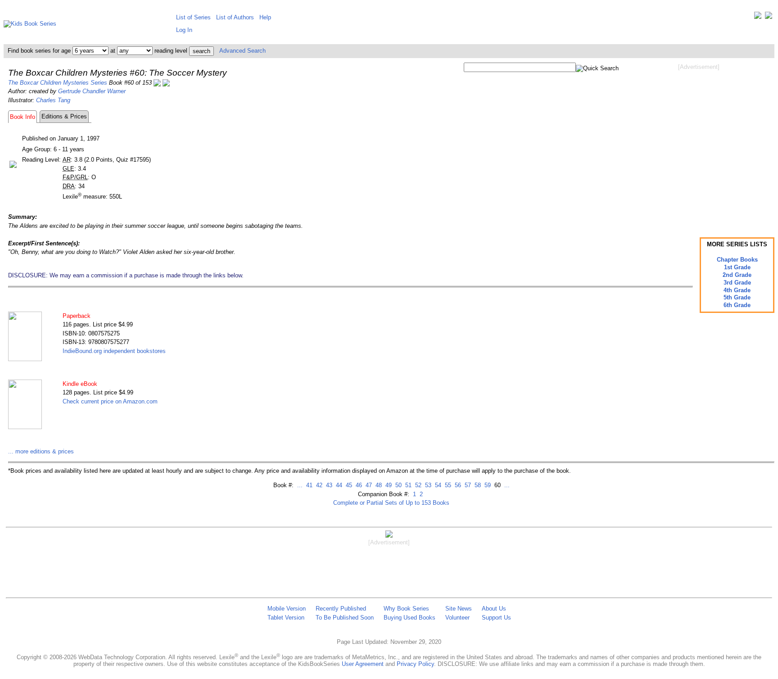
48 (378, 485)
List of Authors (235, 17)
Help (265, 17)
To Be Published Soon (345, 617)
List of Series (193, 17)
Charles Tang (53, 100)
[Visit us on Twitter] (757, 17)
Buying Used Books (409, 617)
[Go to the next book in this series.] (166, 82)
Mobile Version (286, 608)
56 (457, 485)
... (300, 485)
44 (338, 485)
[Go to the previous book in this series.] (157, 82)
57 (467, 485)
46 (358, 485)
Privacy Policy (415, 664)
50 (398, 485)
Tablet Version (285, 617)
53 (427, 485)
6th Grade (737, 305)
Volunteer (457, 617)
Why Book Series (406, 608)
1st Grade (737, 267)
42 (318, 485)
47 (368, 485)
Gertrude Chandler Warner (92, 91)
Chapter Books (737, 259)
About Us (494, 608)
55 (447, 485)
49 (388, 485)
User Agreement (363, 664)
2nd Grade (737, 275)
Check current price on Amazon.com (110, 401)
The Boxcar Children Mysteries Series (57, 82)
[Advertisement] (698, 143)
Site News (458, 608)
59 (487, 485)
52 (417, 485)
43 (328, 485)
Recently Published (341, 608)
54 (437, 485)
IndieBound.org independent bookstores (114, 351)
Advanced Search (242, 50)
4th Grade (737, 290)
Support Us (496, 617)
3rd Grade (737, 282)
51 (407, 485)
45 (348, 485)
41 (308, 485)
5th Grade (737, 297)
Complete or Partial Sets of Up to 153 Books (391, 502)
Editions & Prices (64, 116)
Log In (184, 30)
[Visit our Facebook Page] (768, 17)
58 (477, 485)
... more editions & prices (41, 451)
